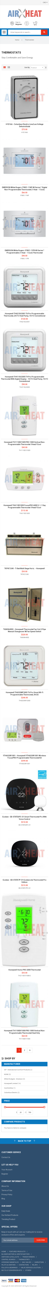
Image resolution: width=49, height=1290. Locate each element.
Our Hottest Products (10, 1215)
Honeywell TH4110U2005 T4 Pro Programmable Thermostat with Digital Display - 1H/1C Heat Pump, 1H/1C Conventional (24, 379)
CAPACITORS (39, 1262)
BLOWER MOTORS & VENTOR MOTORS (16, 1254)
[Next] (30, 1050)
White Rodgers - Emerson (14, 1079)
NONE (7, 1074)
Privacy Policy (7, 1195)
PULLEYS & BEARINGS (10, 1267)
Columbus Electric (12, 1092)
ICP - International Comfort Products (18, 1070)
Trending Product (8, 1219)
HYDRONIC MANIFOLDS (10, 1262)
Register (18, 24)
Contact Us (6, 1157)
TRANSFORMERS (28, 1257)
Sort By (27, 67)
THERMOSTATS (24, 1259)
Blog (3, 1199)
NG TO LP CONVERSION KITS (12, 1270)
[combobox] (24, 32)
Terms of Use (7, 1190)
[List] (9, 67)
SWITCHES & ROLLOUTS (10, 1257)
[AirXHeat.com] (24, 10)
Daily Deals (6, 1211)
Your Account (7, 1170)
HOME (4, 1251)
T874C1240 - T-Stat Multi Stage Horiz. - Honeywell (24, 568)
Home (17, 40)
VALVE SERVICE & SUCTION (31, 1267)
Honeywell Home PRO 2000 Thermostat (24, 970)
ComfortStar (9, 1088)
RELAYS (35, 1265)
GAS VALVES (26, 1262)
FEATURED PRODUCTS (17, 1251)
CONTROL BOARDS (8, 1259)
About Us (5, 1186)
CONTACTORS (24, 1265)
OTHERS (28, 1270)
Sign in (17, 22)
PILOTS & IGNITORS (9, 1265)
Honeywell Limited (12, 1083)
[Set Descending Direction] (46, 67)
